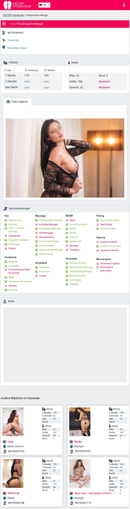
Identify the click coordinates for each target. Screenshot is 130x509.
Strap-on (74, 237)
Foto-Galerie (19, 101)
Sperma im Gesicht (109, 250)
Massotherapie (46, 237)
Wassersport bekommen (106, 269)
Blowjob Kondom (78, 263)
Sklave (73, 233)
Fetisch (12, 248)
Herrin (72, 220)
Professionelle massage (51, 220)
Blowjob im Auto (78, 275)
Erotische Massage (48, 224)
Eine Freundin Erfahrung (81, 267)
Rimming (12, 290)
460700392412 (83, 451)
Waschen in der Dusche (19, 281)
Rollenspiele (76, 241)
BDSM (73, 228)
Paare (11, 277)
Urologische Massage (50, 228)
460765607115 (83, 502)
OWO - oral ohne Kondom (16, 230)
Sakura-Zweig (46, 254)
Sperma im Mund (108, 242)
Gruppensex (14, 235)
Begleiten (13, 261)
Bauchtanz (44, 271)
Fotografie (13, 266)
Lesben (42, 275)
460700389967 (15, 32)
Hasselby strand (17, 48)
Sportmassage (46, 245)
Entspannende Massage (51, 249)
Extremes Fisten (108, 228)
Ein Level (12, 224)
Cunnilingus (75, 280)
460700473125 (16, 451)
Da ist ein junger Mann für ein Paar (19, 271)
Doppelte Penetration (18, 240)
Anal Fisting (106, 224)
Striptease (44, 267)
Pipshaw (12, 285)
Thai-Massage (46, 233)
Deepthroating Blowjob (81, 271)
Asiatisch (104, 81)
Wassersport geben (110, 263)
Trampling (74, 249)
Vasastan (13, 40)
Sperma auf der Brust (110, 246)
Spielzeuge (13, 244)
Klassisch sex (15, 220)
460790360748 (16, 502)
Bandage (74, 245)
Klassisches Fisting (109, 220)
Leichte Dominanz (78, 224)
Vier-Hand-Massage (49, 241)
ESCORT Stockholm (13, 15)
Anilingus (74, 284)
